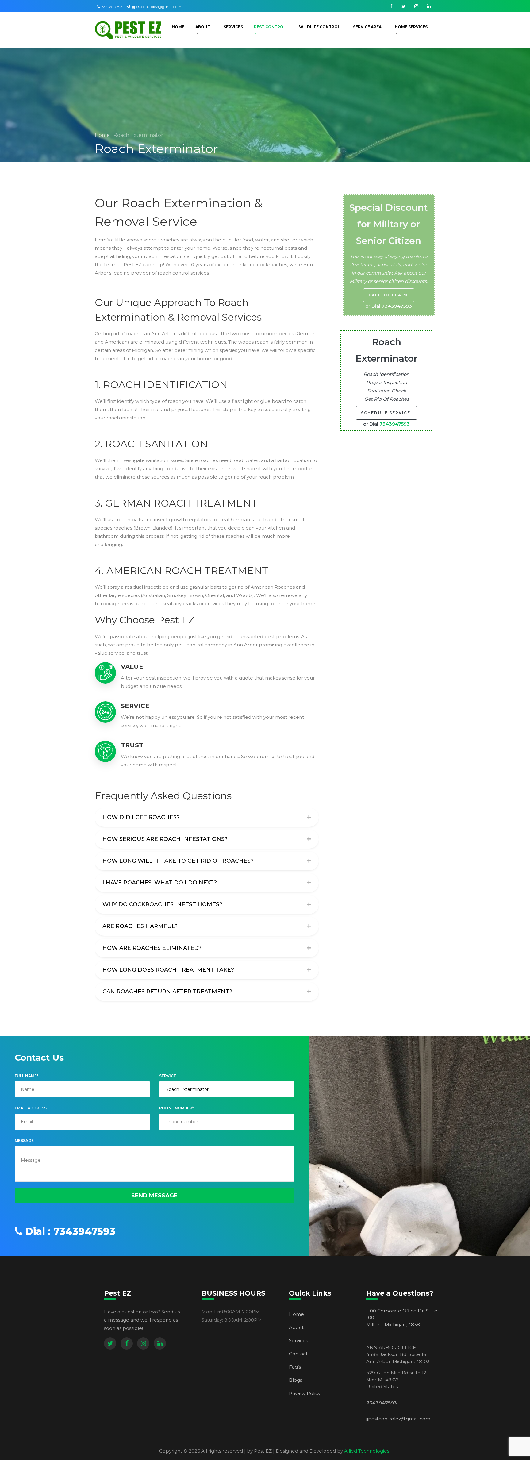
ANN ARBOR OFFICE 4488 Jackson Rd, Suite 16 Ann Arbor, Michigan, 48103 (398, 1354)
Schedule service (386, 412)
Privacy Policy (305, 1393)
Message (24, 1140)
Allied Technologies (366, 1451)
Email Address (31, 1108)
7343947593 (112, 6)
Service (167, 1075)
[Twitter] (110, 1343)
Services (298, 1340)
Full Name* (26, 1075)
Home (103, 135)
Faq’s (295, 1367)
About (296, 1327)
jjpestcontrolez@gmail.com (156, 6)
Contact (298, 1354)
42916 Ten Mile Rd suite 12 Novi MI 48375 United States (396, 1379)
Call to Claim (388, 295)
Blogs (295, 1380)
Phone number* (176, 1108)
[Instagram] (143, 1343)
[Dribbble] (160, 1343)
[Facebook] (127, 1343)
